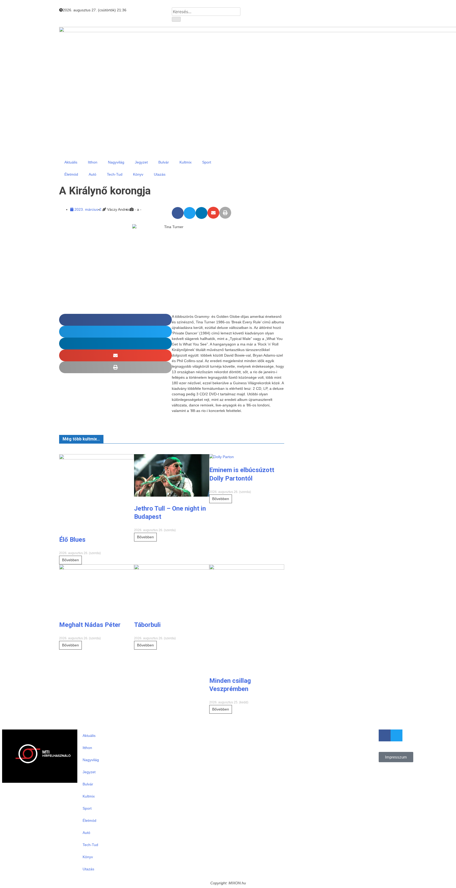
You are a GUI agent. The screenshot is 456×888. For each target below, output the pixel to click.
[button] (178, 213)
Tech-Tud (114, 174)
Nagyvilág (116, 162)
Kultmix (185, 162)
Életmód (71, 174)
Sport (206, 162)
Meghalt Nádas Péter (90, 624)
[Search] (176, 19)
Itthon (92, 162)
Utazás (159, 174)
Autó (92, 174)
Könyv (138, 174)
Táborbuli (147, 624)
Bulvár (163, 162)
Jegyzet (141, 162)
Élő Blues (72, 539)
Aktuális (70, 162)
